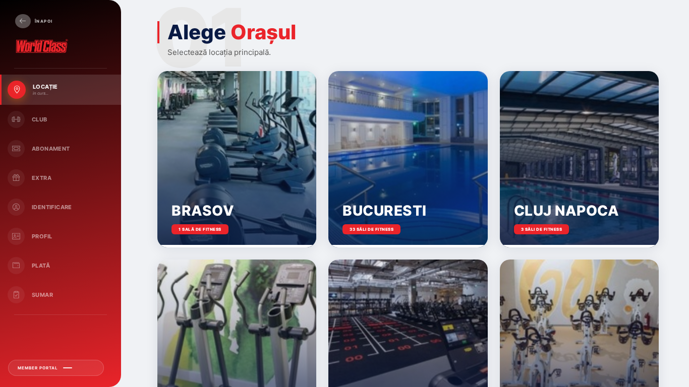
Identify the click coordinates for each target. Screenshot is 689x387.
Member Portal (38, 367)
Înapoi (43, 21)
